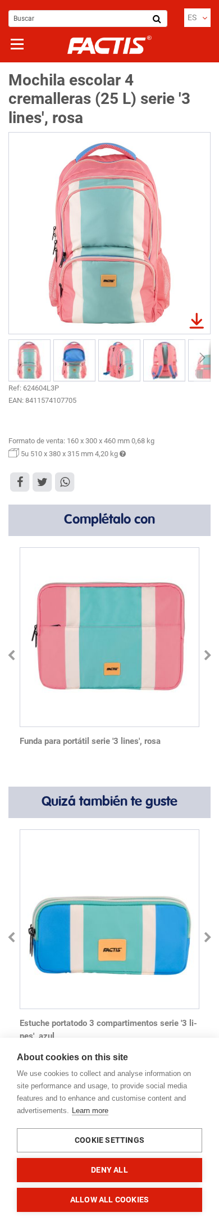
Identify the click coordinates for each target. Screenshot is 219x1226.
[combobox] (87, 18)
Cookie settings (109, 1140)
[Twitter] (42, 481)
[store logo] (109, 44)
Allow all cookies (109, 1199)
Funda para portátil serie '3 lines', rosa (90, 741)
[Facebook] (19, 481)
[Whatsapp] (64, 481)
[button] (197, 18)
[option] (109, 649)
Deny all (109, 1169)
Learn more (90, 1110)
